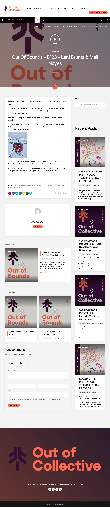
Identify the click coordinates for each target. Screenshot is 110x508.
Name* (10, 382)
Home (29, 8)
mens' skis (16, 187)
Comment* (11, 371)
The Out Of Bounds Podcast (24, 186)
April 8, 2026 (96, 185)
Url (9, 391)
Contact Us (74, 8)
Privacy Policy (79, 484)
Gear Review (38, 8)
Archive (37, 226)
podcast (61, 186)
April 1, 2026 (95, 254)
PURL (27, 171)
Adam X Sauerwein (84, 185)
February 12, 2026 (97, 392)
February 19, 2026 (97, 323)
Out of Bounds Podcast (9, 2)
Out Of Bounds (72, 26)
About (83, 8)
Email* (40, 382)
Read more (45, 273)
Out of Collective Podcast (83, 210)
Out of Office (30, 484)
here (30, 129)
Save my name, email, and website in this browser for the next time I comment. (36, 399)
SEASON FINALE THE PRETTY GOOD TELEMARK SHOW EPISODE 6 (29, 19)
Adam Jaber (45, 69)
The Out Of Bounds (46, 26)
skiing (10, 187)
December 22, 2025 (22, 338)
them (57, 164)
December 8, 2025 (57, 338)
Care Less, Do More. (36, 2)
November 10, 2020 (58, 69)
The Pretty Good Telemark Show (83, 140)
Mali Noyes (53, 186)
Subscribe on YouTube (98, 12)
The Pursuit (23, 2)
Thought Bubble (61, 8)
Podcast (56, 26)
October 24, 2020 (55, 259)
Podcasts (48, 8)
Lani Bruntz (45, 186)
